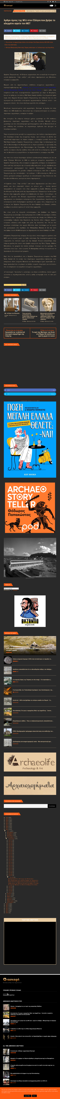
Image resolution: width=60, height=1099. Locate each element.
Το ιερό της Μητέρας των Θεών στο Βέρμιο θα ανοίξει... (23, 884)
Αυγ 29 (11, 843)
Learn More (27, 1095)
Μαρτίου (9, 899)
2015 (7, 905)
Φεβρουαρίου (11, 901)
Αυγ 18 (11, 859)
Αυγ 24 (11, 850)
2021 (7, 825)
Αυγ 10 (11, 871)
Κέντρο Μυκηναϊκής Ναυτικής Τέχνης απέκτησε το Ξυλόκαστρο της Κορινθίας (30, 47)
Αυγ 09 (11, 872)
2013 (7, 908)
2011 (7, 911)
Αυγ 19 (11, 858)
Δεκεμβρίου (10, 832)
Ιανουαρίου (10, 902)
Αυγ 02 (11, 890)
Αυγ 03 (11, 889)
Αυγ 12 (11, 868)
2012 (7, 910)
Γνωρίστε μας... (19, 1)
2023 (7, 822)
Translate (15, 590)
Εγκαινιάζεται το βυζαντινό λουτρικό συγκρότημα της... (23, 881)
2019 (7, 828)
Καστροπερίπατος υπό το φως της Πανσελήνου (21, 878)
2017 (8, 831)
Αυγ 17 (11, 861)
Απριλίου (10, 898)
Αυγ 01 (11, 892)
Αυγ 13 (11, 866)
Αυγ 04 (11, 887)
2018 (7, 829)
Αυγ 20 (11, 856)
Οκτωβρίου (10, 835)
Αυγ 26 (11, 847)
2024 (7, 820)
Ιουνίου (9, 895)
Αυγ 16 (11, 862)
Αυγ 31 (11, 840)
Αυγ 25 (11, 849)
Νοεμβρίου (10, 834)
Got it (34, 1095)
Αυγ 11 (11, 869)
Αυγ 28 (11, 844)
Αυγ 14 (11, 865)
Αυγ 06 (12, 877)
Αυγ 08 (11, 874)
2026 (7, 817)
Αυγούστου (11, 838)
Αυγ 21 (11, 855)
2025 (7, 819)
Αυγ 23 (11, 852)
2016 (7, 904)
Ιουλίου (9, 893)
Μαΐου (9, 896)
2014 (7, 907)
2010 (7, 912)
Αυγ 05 (11, 886)
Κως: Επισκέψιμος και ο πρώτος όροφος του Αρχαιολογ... (23, 880)
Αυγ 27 (11, 846)
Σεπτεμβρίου (10, 837)
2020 (7, 826)
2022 (7, 823)
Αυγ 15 (11, 863)
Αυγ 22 (11, 853)
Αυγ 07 (11, 875)
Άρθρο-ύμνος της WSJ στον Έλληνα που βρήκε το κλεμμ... (23, 883)
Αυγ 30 (11, 841)
